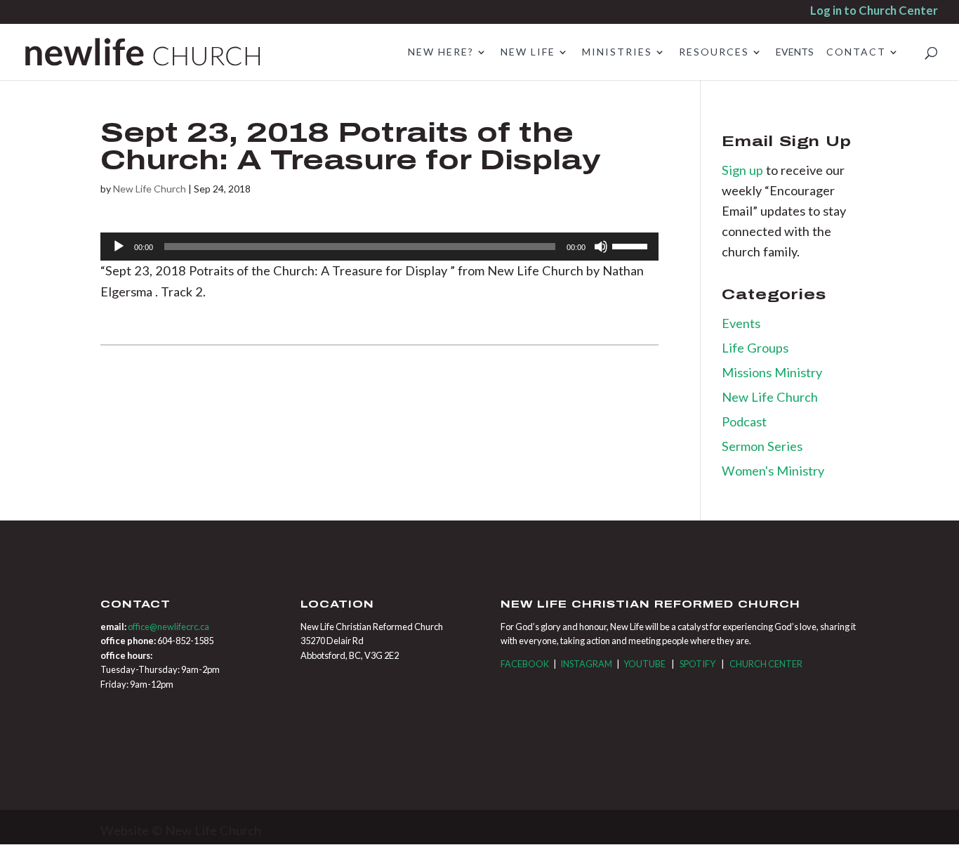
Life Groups (755, 347)
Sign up (744, 170)
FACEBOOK (525, 663)
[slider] (632, 245)
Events (741, 323)
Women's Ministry (773, 470)
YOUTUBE (644, 663)
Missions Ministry (772, 372)
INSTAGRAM (586, 663)
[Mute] (601, 247)
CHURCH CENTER (765, 663)
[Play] (119, 247)
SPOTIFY (697, 663)
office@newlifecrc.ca (168, 626)
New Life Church (149, 189)
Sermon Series (762, 446)
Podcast (744, 421)
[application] (379, 246)
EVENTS (795, 52)
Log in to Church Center (874, 12)
